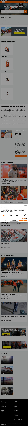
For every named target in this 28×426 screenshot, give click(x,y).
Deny (5, 220)
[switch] (11, 215)
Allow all (23, 220)
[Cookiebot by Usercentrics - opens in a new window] (24, 205)
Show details (24, 218)
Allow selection (14, 220)
